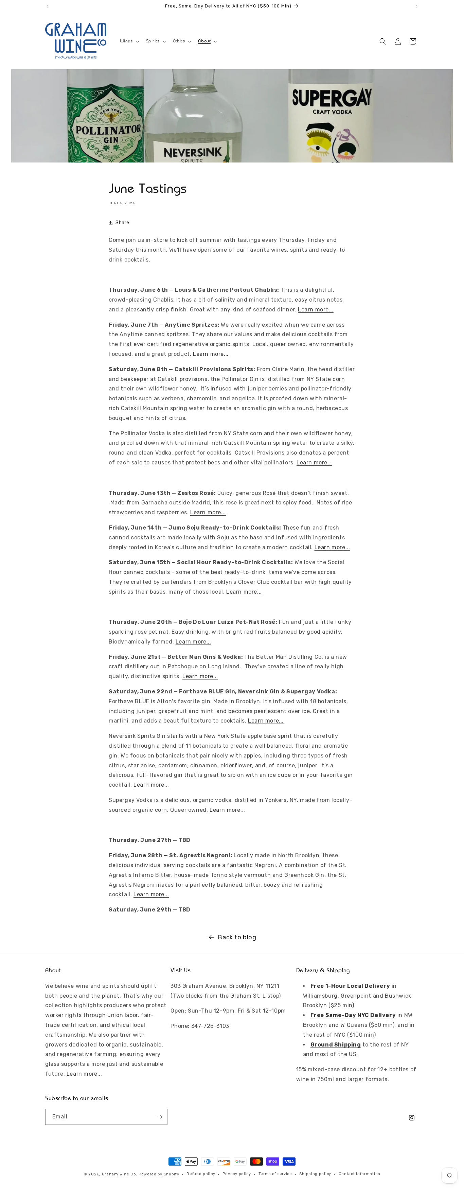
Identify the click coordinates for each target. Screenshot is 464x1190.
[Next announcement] (416, 6)
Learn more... (316, 309)
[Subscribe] (159, 1117)
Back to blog (237, 937)
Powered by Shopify (159, 1174)
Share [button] (122, 223)
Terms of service (275, 1174)
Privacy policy (236, 1174)
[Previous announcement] (47, 6)
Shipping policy (315, 1174)
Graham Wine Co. (120, 1174)
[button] (129, 41)
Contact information (359, 1174)
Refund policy (200, 1174)
